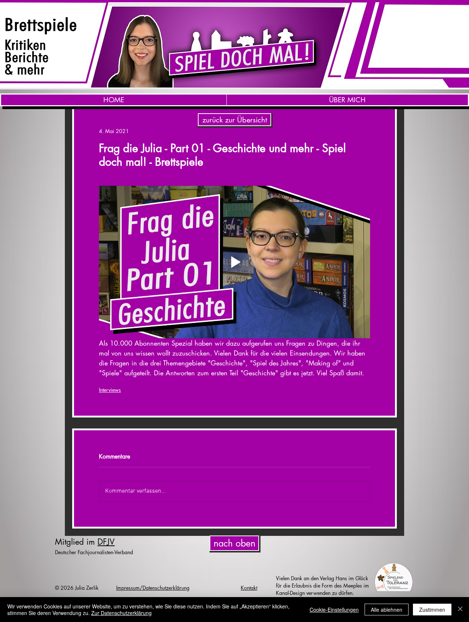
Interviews (110, 389)
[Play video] (234, 262)
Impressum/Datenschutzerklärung (152, 587)
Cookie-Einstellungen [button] (334, 609)
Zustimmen (432, 609)
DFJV (106, 542)
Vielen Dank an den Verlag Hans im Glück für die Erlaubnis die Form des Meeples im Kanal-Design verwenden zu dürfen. (322, 585)
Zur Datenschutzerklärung (121, 613)
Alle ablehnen (386, 609)
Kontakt (249, 587)
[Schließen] (460, 609)
